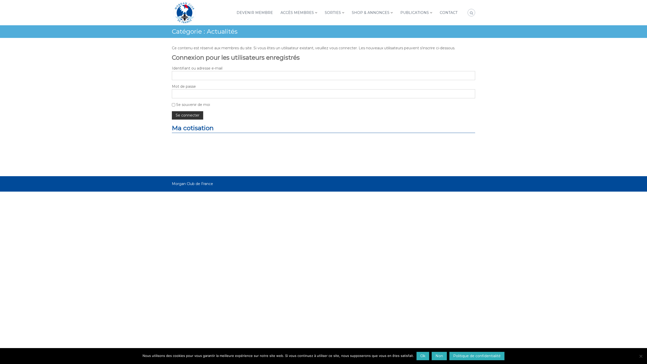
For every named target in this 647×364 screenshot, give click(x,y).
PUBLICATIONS (414, 12)
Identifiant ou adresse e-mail (197, 68)
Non (439, 356)
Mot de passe (184, 86)
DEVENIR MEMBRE (255, 12)
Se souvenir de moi (192, 104)
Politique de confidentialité (477, 356)
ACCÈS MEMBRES (297, 12)
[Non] (640, 356)
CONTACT (448, 12)
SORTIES (333, 12)
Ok (422, 356)
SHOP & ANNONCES (370, 12)
